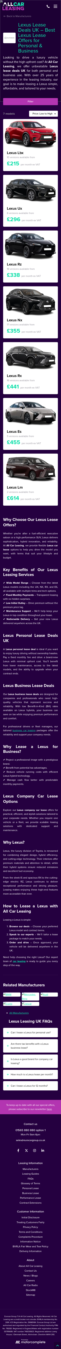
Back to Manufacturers (18, 16)
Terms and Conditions (30, 1232)
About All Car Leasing (30, 1266)
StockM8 (30, 1290)
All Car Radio (30, 1285)
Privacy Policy (30, 1227)
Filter (30, 101)
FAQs (30, 1178)
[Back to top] (57, 1345)
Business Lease (30, 1193)
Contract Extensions (30, 1203)
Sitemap (30, 1295)
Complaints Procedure (30, 1237)
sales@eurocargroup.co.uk (30, 1140)
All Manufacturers (19, 1013)
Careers (30, 1280)
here (49, 1109)
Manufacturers (30, 1169)
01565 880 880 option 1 (30, 1130)
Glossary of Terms (30, 1183)
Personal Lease (30, 1188)
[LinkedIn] (43, 1151)
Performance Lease (30, 1198)
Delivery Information (30, 1251)
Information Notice (30, 1241)
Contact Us (31, 1271)
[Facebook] (18, 1151)
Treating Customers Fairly (30, 1222)
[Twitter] (26, 1151)
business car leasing (24, 730)
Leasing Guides (30, 1174)
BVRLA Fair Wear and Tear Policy (30, 1246)
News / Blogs (30, 1275)
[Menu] (55, 6)
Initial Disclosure (31, 1217)
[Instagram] (34, 1151)
